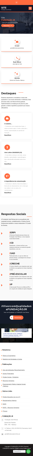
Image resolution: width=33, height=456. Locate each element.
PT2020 (5, 411)
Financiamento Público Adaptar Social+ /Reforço (14, 385)
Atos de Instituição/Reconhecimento (14, 370)
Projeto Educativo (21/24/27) (11, 397)
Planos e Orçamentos (9, 355)
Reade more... (18, 317)
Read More (7, 25)
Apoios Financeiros (8, 373)
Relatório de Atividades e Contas (12, 359)
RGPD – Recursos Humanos (11, 407)
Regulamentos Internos (9, 400)
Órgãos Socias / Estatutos (11, 377)
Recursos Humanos (8, 380)
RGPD (4, 404)
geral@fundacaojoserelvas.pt (12, 434)
